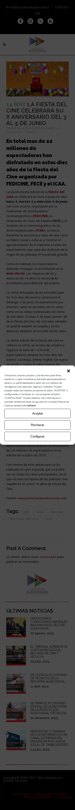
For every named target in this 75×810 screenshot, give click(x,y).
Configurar (37, 436)
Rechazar (37, 425)
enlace (31, 405)
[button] (68, 371)
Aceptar (37, 413)
